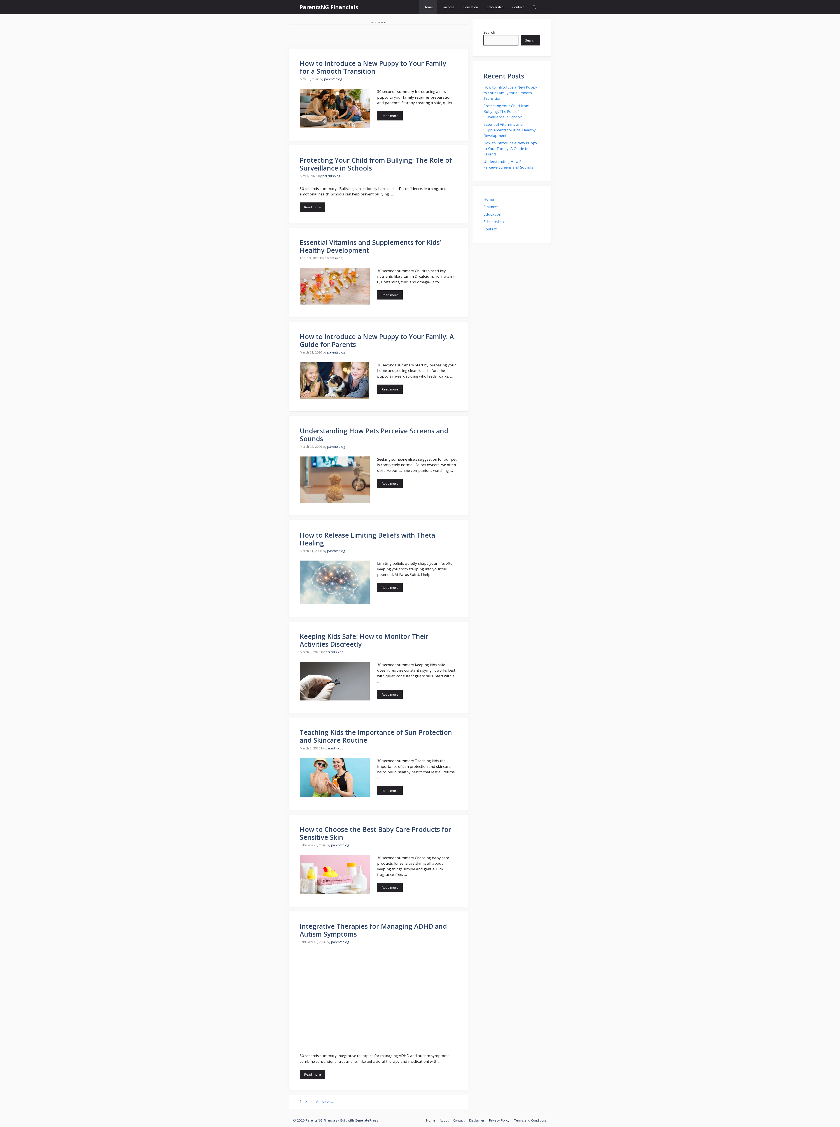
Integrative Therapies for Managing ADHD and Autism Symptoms (373, 930)
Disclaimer (477, 1120)
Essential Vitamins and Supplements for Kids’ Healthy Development (370, 246)
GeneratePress (366, 1120)
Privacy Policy (499, 1120)
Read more (390, 115)
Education (470, 7)
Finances (448, 7)
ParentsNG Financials (329, 7)
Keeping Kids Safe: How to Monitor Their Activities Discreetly (364, 640)
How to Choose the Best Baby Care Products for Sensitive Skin (375, 833)
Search (489, 32)
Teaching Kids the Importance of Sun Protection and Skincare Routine (376, 736)
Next (328, 1101)
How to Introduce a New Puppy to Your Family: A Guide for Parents (377, 340)
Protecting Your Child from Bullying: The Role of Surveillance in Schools (376, 164)
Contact (518, 7)
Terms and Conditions (530, 1120)
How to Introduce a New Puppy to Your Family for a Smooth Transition (373, 67)
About (444, 1120)
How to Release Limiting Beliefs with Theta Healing (367, 539)
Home (428, 7)
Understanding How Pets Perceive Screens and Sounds (374, 434)
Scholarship (495, 7)
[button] (534, 7)
